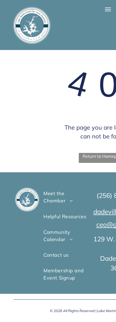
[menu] (108, 9)
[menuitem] (65, 197)
